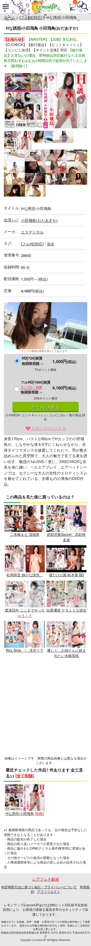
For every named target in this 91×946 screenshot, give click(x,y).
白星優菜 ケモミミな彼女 (66, 610)
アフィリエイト (48, 891)
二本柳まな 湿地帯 (24, 534)
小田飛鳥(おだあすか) (39, 220)
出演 (11, 219)
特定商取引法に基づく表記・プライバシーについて (39, 887)
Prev (10, 100)
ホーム (9, 17)
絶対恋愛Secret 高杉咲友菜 (66, 537)
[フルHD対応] (30, 17)
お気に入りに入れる (48, 428)
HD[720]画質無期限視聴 (32, 360)
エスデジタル (32, 232)
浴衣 (50, 243)
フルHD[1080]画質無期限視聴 (36, 387)
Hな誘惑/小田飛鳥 (20, 813)
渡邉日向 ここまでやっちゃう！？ (25, 612)
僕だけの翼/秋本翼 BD (66, 574)
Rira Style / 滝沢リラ (24, 650)
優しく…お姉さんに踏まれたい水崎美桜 (66, 653)
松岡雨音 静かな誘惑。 (25, 574)
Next (81, 100)
